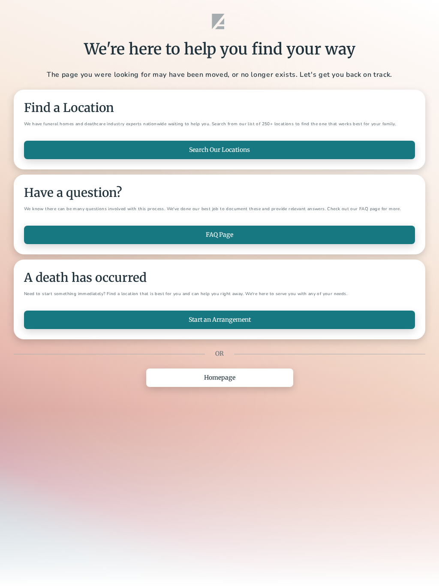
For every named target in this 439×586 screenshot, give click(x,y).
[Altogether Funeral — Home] (219, 21)
